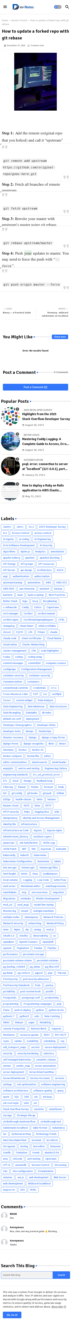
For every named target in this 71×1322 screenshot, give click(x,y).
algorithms (9, 551)
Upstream (50, 1158)
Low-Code (43, 880)
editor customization (15, 762)
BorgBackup (50, 601)
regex (31, 1022)
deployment (32, 718)
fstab (61, 787)
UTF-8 (6, 1165)
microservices (40, 892)
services (59, 1078)
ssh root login (11, 1103)
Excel (15, 780)
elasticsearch (39, 762)
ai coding (24, 539)
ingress (38, 830)
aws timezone (27, 588)
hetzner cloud (10, 805)
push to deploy (23, 1010)
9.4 (5, 533)
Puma (6, 1010)
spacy (60, 1090)
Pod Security (10, 979)
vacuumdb (20, 1165)
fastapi (27, 780)
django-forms (10, 743)
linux (35, 873)
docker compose (12, 756)
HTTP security (11, 811)
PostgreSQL (10, 997)
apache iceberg (11, 557)
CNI (33, 650)
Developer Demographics (17, 725)
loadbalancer (50, 873)
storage (7, 1115)
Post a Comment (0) (35, 387)
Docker (22, 749)
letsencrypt (28, 867)
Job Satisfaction (28, 842)
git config (17, 793)
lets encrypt (9, 867)
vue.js (20, 1177)
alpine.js (25, 551)
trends (36, 1152)
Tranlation (21, 1152)
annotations (57, 551)
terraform (52, 1140)
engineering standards (15, 774)
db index (46, 712)
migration (58, 892)
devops (30, 731)
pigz (50, 972)
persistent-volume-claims (17, 960)
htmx (37, 805)
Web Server (60, 1177)
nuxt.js (50, 929)
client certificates (32, 638)
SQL (16, 1096)
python (40, 1010)
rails (36, 1016)
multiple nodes (11, 917)
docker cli (37, 749)
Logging (27, 880)
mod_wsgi (23, 904)
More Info (57, 1306)
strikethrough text (51, 1121)
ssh (36, 1096)
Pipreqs (62, 972)
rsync (6, 1041)
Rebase (19, 1022)
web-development (13, 1183)
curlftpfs (57, 694)
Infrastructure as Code (16, 830)
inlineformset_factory (15, 836)
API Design (9, 564)
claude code (9, 638)
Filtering (8, 787)
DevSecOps (45, 731)
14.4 (31, 526)
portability (9, 991)
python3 (24, 1016)
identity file (9, 824)
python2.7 (9, 1016)
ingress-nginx (54, 830)
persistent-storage (33, 954)
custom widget (24, 700)
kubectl (24, 855)
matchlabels (10, 892)
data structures (58, 706)
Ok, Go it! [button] (12, 1315)
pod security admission (36, 979)
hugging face (42, 811)
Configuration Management (36, 669)
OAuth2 (24, 935)
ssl (35, 1103)
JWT (24, 849)
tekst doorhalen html (15, 1140)
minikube (26, 898)
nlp (27, 929)
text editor (39, 1146)
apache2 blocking (49, 557)
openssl (7, 948)
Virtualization (45, 1171)
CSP (35, 694)
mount (24, 911)
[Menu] (5, 7)
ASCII (60, 570)
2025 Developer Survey (52, 526)
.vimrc (19, 526)
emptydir (8, 768)
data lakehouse (36, 706)
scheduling (49, 1041)
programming (10, 1003)
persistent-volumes (48, 960)
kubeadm (61, 849)
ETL (5, 780)
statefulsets (55, 1109)
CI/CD (19, 632)
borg (35, 601)
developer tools (12, 731)
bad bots (7, 595)
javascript (8, 842)
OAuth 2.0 (8, 935)
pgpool (39, 972)
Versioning (60, 1165)
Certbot (28, 613)
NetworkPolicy (55, 923)
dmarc (62, 743)
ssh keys (47, 1096)
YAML (33, 1189)
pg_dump (35, 966)
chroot (7, 632)
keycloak (46, 849)
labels (57, 861)
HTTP (48, 805)
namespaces (31, 917)
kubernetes (40, 855)
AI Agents (8, 539)
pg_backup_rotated (14, 966)
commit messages (13, 663)
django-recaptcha (33, 743)
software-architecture (15, 1090)
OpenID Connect (28, 941)
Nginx (17, 929)
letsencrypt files (49, 867)
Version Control (19, 20)
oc (54, 935)
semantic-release (46, 1059)
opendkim (8, 941)
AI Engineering (42, 539)
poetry (49, 985)
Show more (60, 336)
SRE (26, 1096)
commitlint (34, 663)
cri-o (54, 687)
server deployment (13, 1072)
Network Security (13, 923)
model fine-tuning (44, 904)
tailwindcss (58, 1127)
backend (44, 588)
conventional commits (15, 687)
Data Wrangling (12, 712)
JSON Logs (49, 842)
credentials (39, 687)
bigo (25, 601)
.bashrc (7, 526)
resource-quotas (29, 1034)
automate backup (12, 582)
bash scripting (36, 595)
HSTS (26, 805)
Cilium (41, 632)
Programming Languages (37, 1003)
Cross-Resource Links (15, 694)
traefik (7, 1152)
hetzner (52, 799)
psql (59, 1003)
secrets (35, 1047)
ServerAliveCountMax (41, 1072)
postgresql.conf (31, 997)
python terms (56, 1010)
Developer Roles (46, 725)
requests (56, 1028)
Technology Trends (46, 1134)
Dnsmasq (8, 749)
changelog (9, 625)
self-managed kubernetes (17, 1059)
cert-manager (11, 613)
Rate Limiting (52, 1016)
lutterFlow (60, 880)
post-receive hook (30, 991)
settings (7, 1084)
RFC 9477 (60, 1034)
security (7, 1053)
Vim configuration (22, 1171)
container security (13, 675)
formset (48, 787)
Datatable (31, 712)
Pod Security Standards (16, 985)
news (6, 929)
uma (5, 1158)
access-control (42, 533)
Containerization (12, 681)
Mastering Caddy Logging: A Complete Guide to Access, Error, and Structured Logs (45, 441)
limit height (9, 873)
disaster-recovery (13, 737)
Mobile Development (47, 898)
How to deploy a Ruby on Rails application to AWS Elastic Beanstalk (43, 488)
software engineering (53, 1084)
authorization (42, 576)
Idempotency (10, 818)
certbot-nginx (10, 619)
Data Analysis (45, 700)
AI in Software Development (19, 545)
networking (34, 923)
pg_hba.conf (52, 966)
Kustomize (43, 861)
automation (34, 582)
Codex (6, 656)
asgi (5, 576)
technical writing (21, 1134)
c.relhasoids (10, 607)
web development (38, 1177)
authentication (21, 576)
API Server (9, 570)
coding (19, 656)
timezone (55, 1146)
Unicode (17, 1158)
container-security (39, 675)
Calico (37, 607)
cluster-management (14, 650)
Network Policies (53, 917)
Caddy (25, 607)
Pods (38, 985)
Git (4, 793)
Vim (5, 1171)
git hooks (32, 793)
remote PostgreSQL (14, 1028)
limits (24, 873)
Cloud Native (54, 638)
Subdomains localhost (15, 1127)
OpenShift (48, 941)
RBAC (6, 1022)
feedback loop (44, 780)
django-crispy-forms (53, 737)
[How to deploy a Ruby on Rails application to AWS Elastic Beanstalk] (10, 491)
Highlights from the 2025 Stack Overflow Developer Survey (46, 416)
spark (6, 1096)
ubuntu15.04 (52, 1152)
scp (62, 1041)
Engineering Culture (55, 768)
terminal (36, 1140)
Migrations (9, 898)
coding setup (35, 656)
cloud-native (10, 644)
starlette (39, 1109)
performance (10, 954)
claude (53, 632)
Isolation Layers (42, 836)
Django (32, 737)
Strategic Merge (26, 1115)
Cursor (7, 700)
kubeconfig (9, 855)
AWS (48, 582)
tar (4, 1134)
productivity (52, 997)
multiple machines (43, 911)
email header (59, 762)
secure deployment (55, 1047)
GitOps (7, 799)
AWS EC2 (61, 582)
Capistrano (53, 607)
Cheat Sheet (26, 625)
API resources (46, 564)
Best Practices (57, 595)
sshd (26, 1103)
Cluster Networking (33, 644)
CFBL (61, 619)
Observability (40, 935)
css (45, 694)
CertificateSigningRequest (38, 619)
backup (58, 588)
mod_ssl (7, 904)
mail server (9, 886)
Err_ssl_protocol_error (46, 774)
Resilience (9, 1034)
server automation (45, 1065)
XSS (22, 1189)
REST (47, 1034)
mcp (24, 892)
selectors (49, 1053)
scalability (32, 1041)
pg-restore (24, 972)
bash (20, 595)
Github (60, 793)
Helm (39, 799)
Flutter (35, 787)
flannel (22, 787)
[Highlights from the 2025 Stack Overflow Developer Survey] (10, 416)
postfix (49, 991)
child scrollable (47, 625)
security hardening (27, 1053)
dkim (51, 743)
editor (47, 756)
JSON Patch (9, 849)
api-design (26, 570)
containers (33, 681)
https (27, 811)
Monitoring (9, 911)
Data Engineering (13, 706)
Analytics (40, 551)
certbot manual (46, 613)
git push (47, 793)
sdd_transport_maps (14, 1047)
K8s (33, 849)
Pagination (23, 948)
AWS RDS (8, 588)
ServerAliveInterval (14, 1078)
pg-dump (8, 972)
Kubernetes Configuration (17, 861)
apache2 (30, 557)
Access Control (20, 533)
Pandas (38, 948)
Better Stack (10, 601)
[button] (58, 7)
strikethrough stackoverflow (19, 1121)
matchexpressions (56, 886)
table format (40, 1127)
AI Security (46, 545)
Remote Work (38, 1028)
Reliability (45, 1022)
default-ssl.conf (12, 718)
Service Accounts (40, 1078)
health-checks (23, 799)
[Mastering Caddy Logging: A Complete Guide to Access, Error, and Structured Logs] (10, 441)
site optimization (26, 1084)
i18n (56, 811)
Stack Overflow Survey (16, 1109)
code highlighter (50, 650)
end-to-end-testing (28, 768)
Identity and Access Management (41, 818)
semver (7, 1065)
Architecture (44, 570)
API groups (27, 564)
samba (18, 1041)
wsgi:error (9, 1189)
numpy (37, 929)
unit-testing (33, 1158)
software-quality (42, 1090)
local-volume (10, 880)
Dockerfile (33, 756)
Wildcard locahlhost (39, 1183)
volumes (7, 1177)
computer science (56, 663)
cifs (30, 632)
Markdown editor (31, 886)
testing (24, 1146)
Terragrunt (9, 1146)
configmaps (9, 669)
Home (5, 20)
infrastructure (29, 824)
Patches (51, 948)
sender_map (23, 1065)
